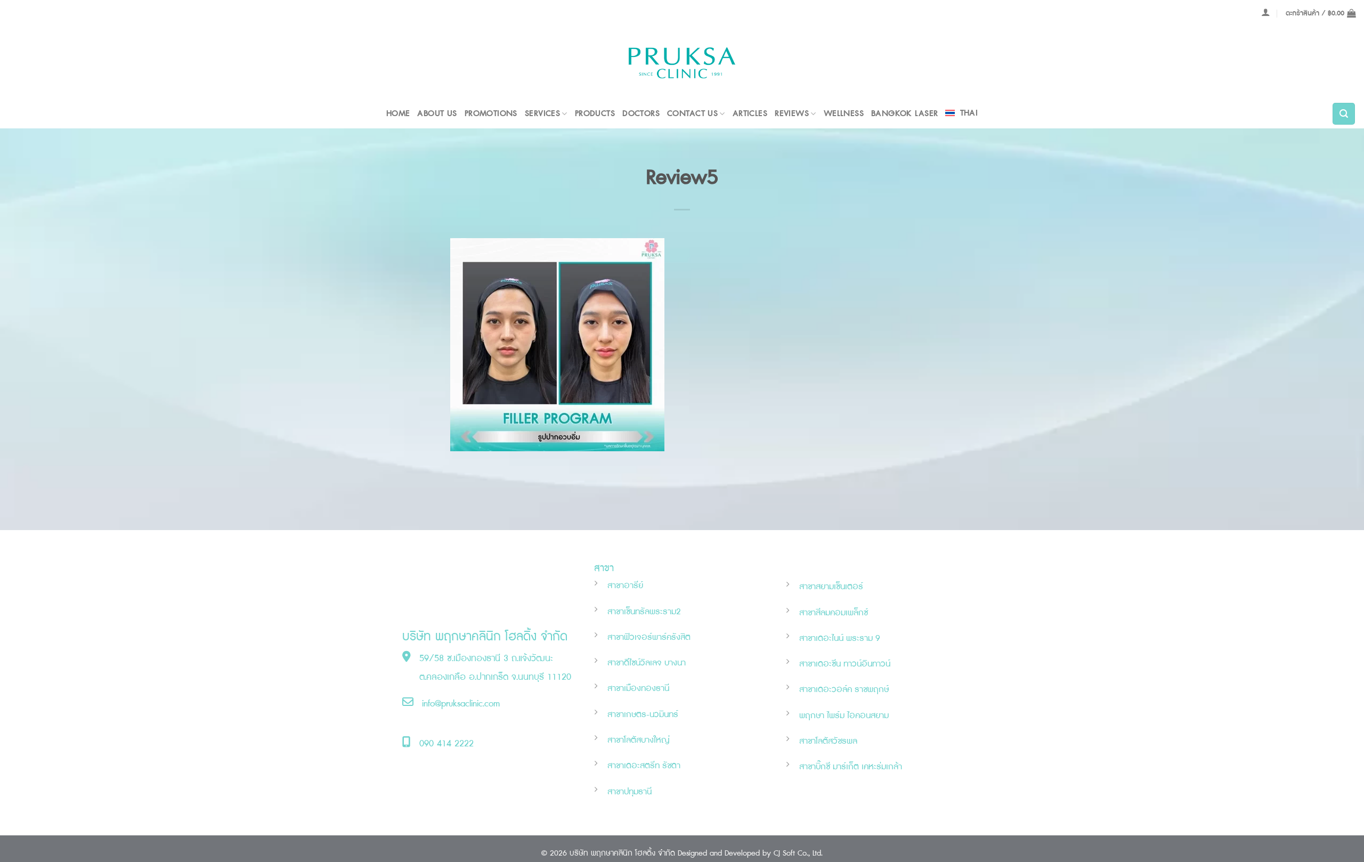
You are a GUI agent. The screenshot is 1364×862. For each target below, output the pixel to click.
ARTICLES (750, 114)
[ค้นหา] (1344, 114)
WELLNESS (844, 114)
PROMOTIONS (491, 114)
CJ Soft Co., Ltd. (798, 853)
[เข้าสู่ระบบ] (1265, 12)
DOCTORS (641, 114)
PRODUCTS (595, 114)
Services (542, 114)
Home (398, 114)
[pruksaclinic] (682, 63)
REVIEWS (792, 114)
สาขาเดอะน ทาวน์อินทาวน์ (844, 664)
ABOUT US (437, 114)
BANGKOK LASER (904, 114)
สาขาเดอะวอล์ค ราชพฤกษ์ (844, 690)
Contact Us (692, 114)
